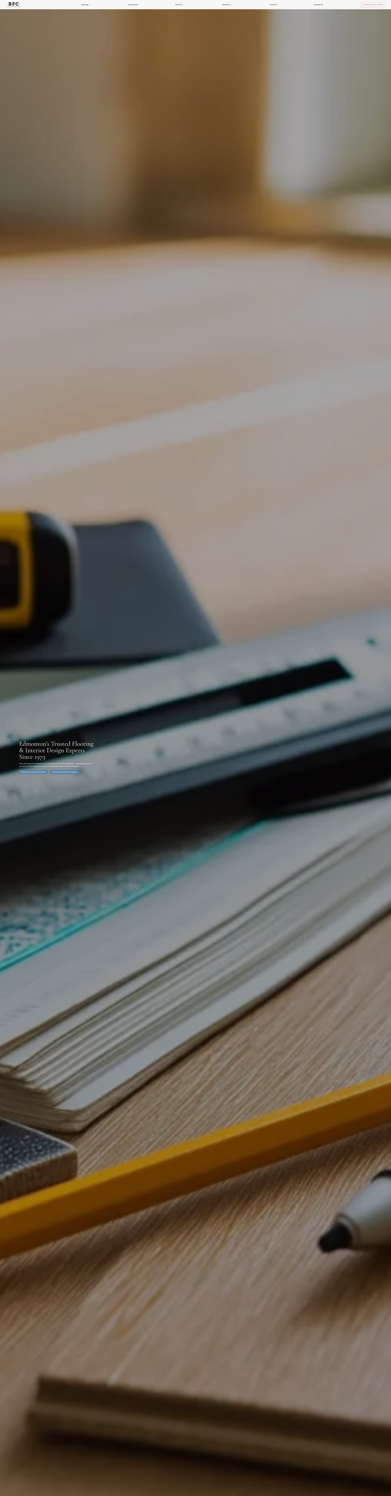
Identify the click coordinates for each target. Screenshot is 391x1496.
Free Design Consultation (373, 4)
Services (178, 4)
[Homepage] (13, 4)
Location (273, 4)
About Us (226, 4)
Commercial (133, 4)
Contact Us (318, 4)
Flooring (84, 4)
